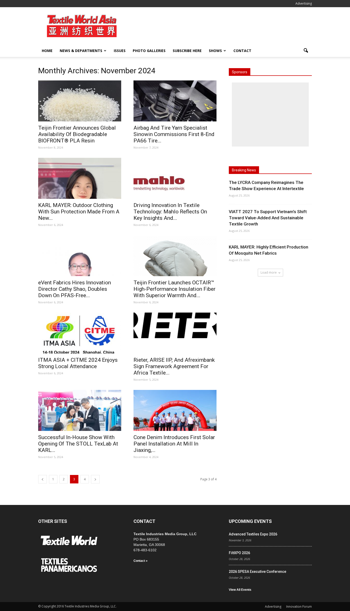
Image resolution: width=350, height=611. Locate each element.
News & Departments (81, 50)
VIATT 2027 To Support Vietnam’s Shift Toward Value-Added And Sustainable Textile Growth (268, 217)
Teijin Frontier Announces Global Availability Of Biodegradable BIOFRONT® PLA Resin (77, 134)
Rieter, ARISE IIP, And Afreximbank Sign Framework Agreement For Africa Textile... (174, 366)
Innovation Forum (299, 606)
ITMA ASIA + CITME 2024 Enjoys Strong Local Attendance (78, 363)
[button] (306, 51)
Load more (269, 272)
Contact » (140, 561)
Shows (215, 50)
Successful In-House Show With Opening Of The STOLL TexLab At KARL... (78, 443)
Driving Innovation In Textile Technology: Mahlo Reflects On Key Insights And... (170, 211)
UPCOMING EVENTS (250, 521)
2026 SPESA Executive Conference (257, 571)
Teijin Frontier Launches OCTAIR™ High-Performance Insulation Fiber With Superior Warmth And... (174, 288)
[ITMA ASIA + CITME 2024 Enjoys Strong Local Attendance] (79, 333)
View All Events (240, 590)
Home (47, 50)
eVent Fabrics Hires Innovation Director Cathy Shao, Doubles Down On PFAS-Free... (74, 288)
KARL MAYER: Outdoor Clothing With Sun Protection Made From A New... (78, 211)
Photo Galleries (149, 50)
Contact (242, 50)
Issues (120, 50)
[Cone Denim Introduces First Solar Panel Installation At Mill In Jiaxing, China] (175, 410)
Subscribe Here (187, 50)
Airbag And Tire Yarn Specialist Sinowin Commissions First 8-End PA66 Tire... (173, 134)
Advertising (303, 3)
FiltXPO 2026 (239, 553)
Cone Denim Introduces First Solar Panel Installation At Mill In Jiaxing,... (174, 443)
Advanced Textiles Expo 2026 (253, 534)
